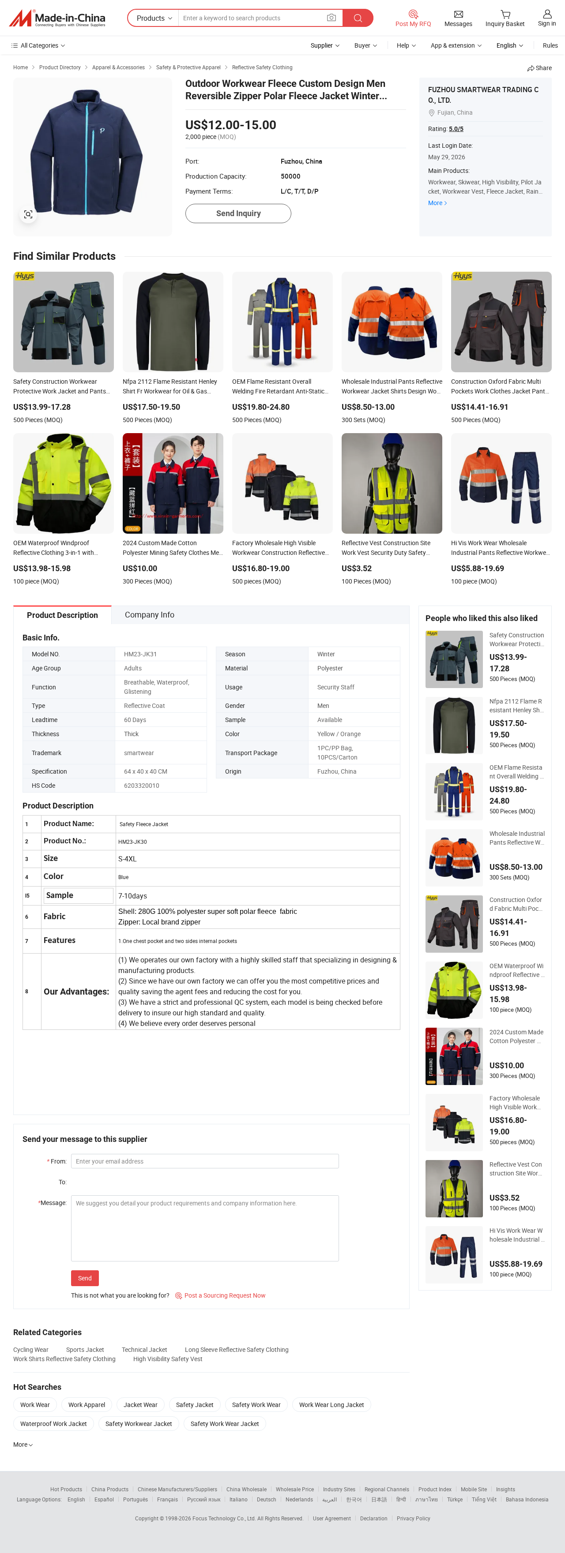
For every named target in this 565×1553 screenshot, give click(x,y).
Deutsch (266, 1499)
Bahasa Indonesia (527, 1499)
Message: (52, 1202)
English (76, 1499)
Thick (131, 734)
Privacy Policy (413, 1518)
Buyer (362, 45)
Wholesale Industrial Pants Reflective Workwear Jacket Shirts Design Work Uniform (517, 838)
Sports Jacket (85, 1349)
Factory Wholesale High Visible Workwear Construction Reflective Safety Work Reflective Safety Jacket (517, 1102)
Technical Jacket (144, 1349)
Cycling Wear (31, 1349)
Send (85, 1278)
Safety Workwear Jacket (138, 1423)
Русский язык (203, 1499)
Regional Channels (387, 1489)
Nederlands (299, 1499)
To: (63, 1182)
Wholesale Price (295, 1489)
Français (167, 1499)
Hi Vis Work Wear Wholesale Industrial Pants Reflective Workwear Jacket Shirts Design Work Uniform (517, 1235)
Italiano (239, 1499)
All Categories (39, 45)
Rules (550, 45)
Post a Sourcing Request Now (220, 1295)
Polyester (330, 668)
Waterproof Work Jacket (53, 1423)
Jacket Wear (141, 1404)
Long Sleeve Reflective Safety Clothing (237, 1349)
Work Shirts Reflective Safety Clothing (64, 1359)
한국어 (354, 1499)
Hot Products (66, 1489)
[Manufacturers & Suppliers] (57, 18)
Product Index (435, 1489)
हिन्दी (401, 1499)
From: (57, 1161)
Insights (505, 1489)
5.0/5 (456, 128)
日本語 (379, 1499)
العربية (329, 1499)
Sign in (547, 23)
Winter (326, 654)
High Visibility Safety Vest (168, 1359)
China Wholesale (246, 1489)
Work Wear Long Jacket (331, 1404)
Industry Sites (339, 1489)
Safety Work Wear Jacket (225, 1423)
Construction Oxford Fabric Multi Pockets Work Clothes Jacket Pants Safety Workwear (517, 904)
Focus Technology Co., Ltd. (224, 1518)
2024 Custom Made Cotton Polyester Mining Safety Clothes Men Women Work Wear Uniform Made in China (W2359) (517, 1036)
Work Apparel (86, 1404)
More (435, 202)
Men (323, 705)
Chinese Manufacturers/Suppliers (177, 1489)
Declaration (374, 1518)
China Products (109, 1489)
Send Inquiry (238, 213)
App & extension (453, 45)
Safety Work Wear (256, 1404)
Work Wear (35, 1404)
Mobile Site (474, 1489)
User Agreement (332, 1518)
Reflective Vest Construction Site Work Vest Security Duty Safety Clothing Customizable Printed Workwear (517, 1169)
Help (403, 45)
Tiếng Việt (484, 1499)
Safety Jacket (195, 1404)
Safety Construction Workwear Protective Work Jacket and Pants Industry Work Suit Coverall (517, 639)
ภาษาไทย (426, 1499)
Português (135, 1499)
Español (104, 1499)
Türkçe (455, 1499)
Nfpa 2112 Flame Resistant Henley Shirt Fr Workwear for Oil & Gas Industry (517, 706)
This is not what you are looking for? (120, 1295)
